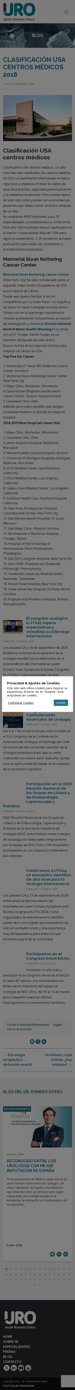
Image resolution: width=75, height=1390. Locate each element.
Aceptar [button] (61, 702)
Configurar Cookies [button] (21, 702)
